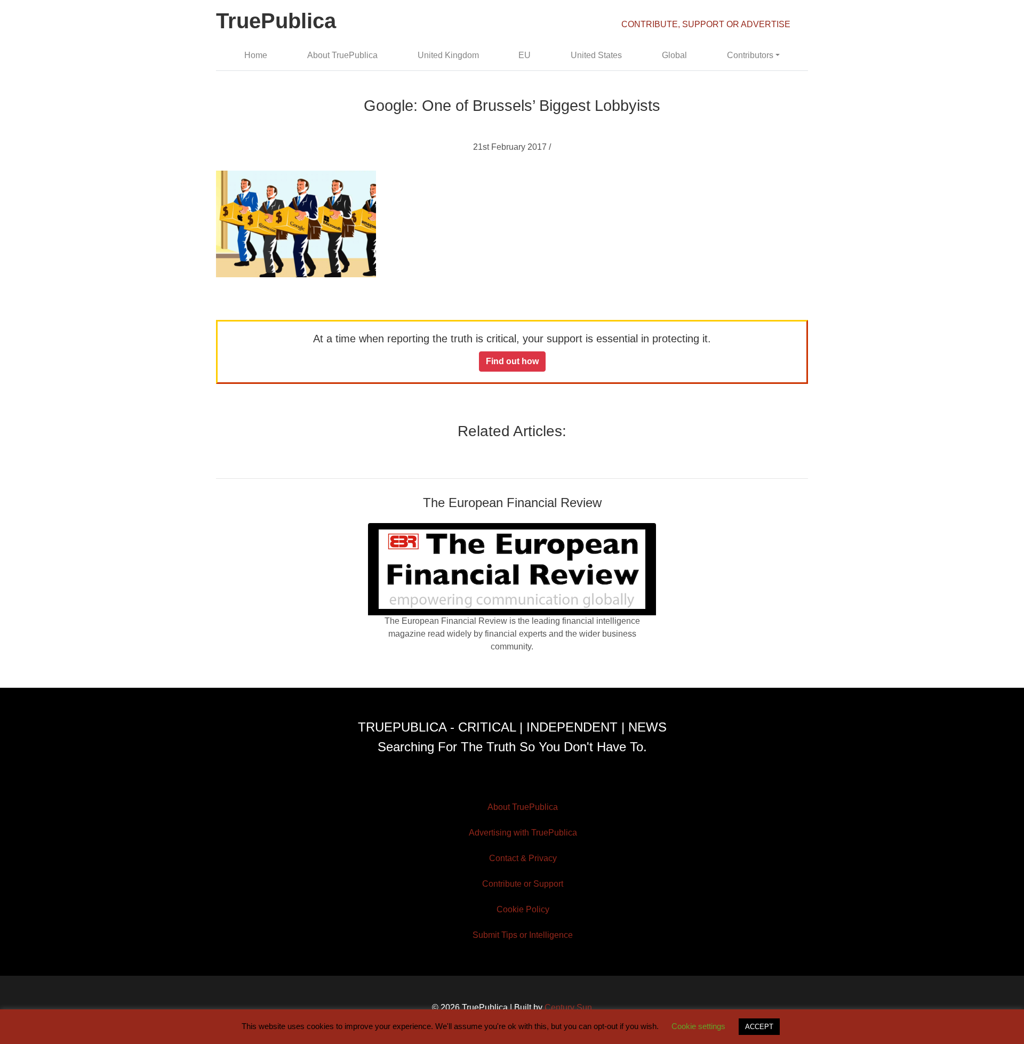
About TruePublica (342, 55)
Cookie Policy (523, 909)
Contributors (750, 55)
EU (524, 55)
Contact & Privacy (523, 858)
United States (596, 55)
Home (255, 55)
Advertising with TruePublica (523, 832)
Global (674, 55)
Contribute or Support (522, 883)
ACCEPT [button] (759, 1027)
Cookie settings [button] (698, 1026)
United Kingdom (448, 55)
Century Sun (568, 1007)
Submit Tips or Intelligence (523, 934)
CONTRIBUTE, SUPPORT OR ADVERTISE (705, 24)
